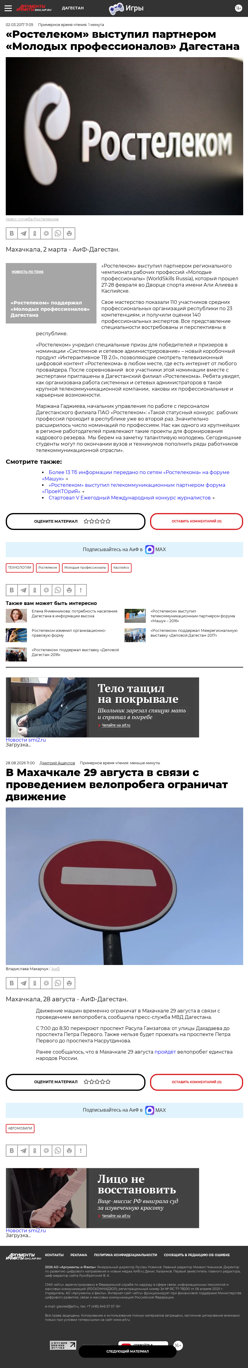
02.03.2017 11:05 (19, 24)
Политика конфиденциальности (125, 1255)
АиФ (55, 969)
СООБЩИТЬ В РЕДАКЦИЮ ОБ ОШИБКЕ (197, 1255)
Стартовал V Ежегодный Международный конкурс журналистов (130, 498)
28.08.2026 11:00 (20, 763)
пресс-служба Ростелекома (32, 219)
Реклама (78, 1255)
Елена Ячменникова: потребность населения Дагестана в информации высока (74, 613)
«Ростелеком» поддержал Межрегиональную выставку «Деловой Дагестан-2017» (194, 633)
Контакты (54, 1255)
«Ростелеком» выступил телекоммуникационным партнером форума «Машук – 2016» (193, 616)
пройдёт (165, 1052)
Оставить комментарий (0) (197, 521)
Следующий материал (127, 1351)
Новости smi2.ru (26, 740)
